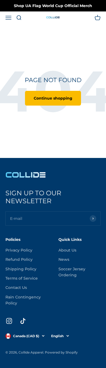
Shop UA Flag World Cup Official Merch (53, 5)
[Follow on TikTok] (23, 321)
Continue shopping (53, 98)
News (63, 259)
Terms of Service (21, 278)
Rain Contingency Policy (23, 300)
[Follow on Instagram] (9, 321)
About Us (67, 250)
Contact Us (16, 287)
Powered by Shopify (61, 352)
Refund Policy (19, 259)
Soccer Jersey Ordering (71, 272)
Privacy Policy (18, 250)
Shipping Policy (20, 269)
